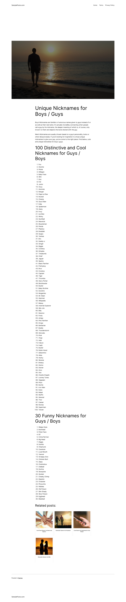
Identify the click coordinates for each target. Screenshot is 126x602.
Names (20, 578)
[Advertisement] (63, 29)
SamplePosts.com (18, 5)
